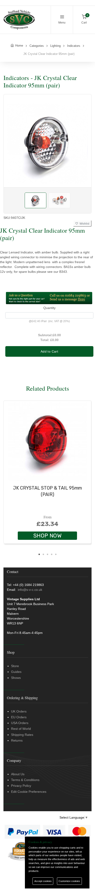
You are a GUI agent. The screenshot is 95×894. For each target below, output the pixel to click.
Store (15, 666)
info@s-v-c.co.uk (30, 589)
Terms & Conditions (25, 780)
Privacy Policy (21, 785)
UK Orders (19, 711)
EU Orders (19, 717)
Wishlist (83, 223)
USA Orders (19, 723)
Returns (17, 740)
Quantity (49, 308)
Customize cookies (69, 881)
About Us (17, 774)
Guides (16, 672)
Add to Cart (49, 351)
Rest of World (21, 729)
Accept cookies (43, 881)
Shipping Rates (22, 735)
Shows (16, 678)
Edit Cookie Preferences (28, 791)
